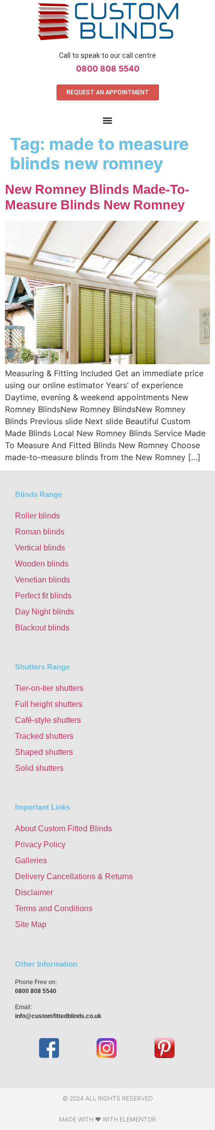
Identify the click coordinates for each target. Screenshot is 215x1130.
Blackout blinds (42, 627)
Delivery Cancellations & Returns (74, 876)
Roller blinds (37, 516)
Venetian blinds (42, 579)
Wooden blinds (41, 564)
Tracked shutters (44, 736)
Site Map (30, 924)
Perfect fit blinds (43, 595)
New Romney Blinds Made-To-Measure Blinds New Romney (97, 197)
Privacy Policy (40, 844)
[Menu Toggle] (107, 120)
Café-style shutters (48, 720)
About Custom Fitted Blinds (63, 828)
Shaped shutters (44, 752)
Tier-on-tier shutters (49, 688)
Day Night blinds (44, 611)
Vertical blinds (40, 548)
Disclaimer (34, 892)
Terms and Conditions (53, 908)
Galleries (31, 860)
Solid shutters (39, 768)
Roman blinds (39, 532)
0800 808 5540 (108, 68)
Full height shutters (48, 704)
